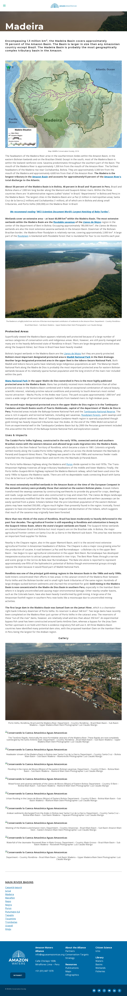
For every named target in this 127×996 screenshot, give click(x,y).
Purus (69, 464)
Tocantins (10, 918)
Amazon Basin (40, 176)
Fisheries (100, 971)
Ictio (97, 951)
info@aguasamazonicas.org (50, 954)
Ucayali (9, 925)
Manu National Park (16, 380)
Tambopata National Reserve (99, 411)
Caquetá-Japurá (13, 887)
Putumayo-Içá (12, 911)
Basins (98, 964)
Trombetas (11, 922)
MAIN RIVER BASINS (19, 882)
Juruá (8, 890)
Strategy (70, 957)
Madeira (9, 894)
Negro (8, 904)
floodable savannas (64, 222)
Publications (72, 967)
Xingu (8, 929)
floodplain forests (90, 415)
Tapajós (9, 915)
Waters (99, 960)
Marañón (10, 897)
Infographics (72, 974)
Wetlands (100, 967)
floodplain (23, 235)
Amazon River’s (112, 176)
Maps (68, 971)
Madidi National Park (78, 356)
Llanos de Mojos (92, 222)
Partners (70, 951)
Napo (8, 901)
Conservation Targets (77, 954)
